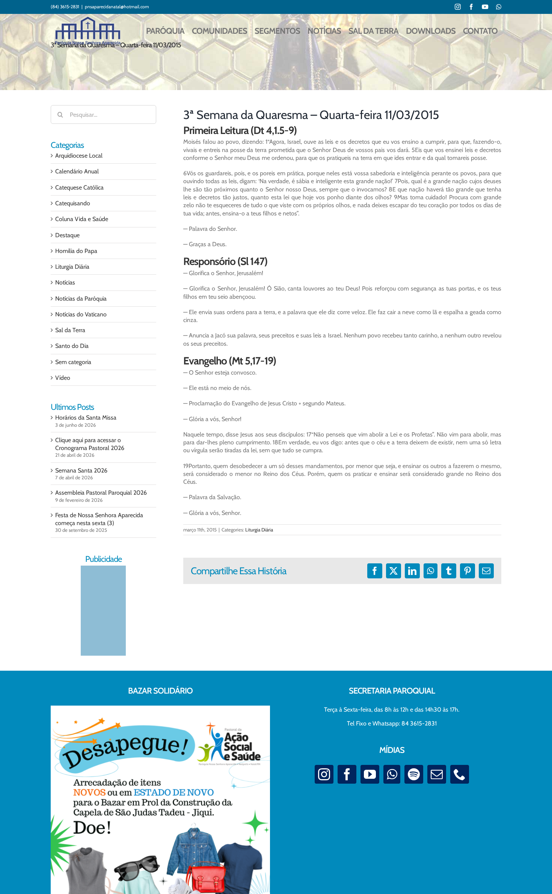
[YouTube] (369, 774)
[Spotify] (413, 774)
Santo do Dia (72, 345)
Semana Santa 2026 (81, 470)
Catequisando (72, 203)
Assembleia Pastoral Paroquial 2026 (101, 492)
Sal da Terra (70, 330)
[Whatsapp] (391, 774)
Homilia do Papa (76, 250)
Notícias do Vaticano (81, 314)
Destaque (67, 235)
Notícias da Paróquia (81, 298)
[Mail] (436, 774)
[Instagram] (324, 774)
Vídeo (62, 377)
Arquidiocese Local (79, 155)
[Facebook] (347, 774)
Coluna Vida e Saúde (81, 219)
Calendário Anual (77, 171)
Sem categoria (73, 362)
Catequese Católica (79, 187)
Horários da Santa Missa (85, 417)
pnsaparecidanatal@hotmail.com (117, 6)
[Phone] (459, 774)
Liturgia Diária (259, 530)
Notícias (65, 282)
